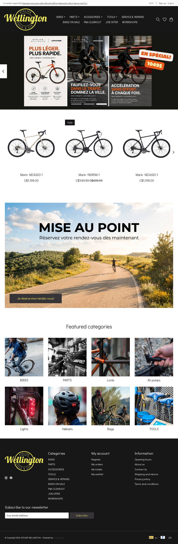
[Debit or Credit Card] (157, 537)
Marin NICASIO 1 (31, 175)
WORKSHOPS (129, 22)
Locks (110, 380)
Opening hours (143, 459)
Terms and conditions (147, 484)
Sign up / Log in (166, 3)
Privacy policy (142, 479)
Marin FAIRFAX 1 (89, 175)
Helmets (67, 429)
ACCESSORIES (56, 469)
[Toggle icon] (157, 19)
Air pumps (154, 380)
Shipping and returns (146, 474)
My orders (97, 464)
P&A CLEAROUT (93, 22)
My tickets (96, 469)
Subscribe (81, 515)
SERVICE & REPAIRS (133, 17)
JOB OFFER (112, 22)
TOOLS (154, 429)
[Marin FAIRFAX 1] (89, 143)
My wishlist (97, 474)
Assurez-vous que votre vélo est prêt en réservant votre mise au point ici (54, 3)
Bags (110, 429)
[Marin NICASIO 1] (31, 143)
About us (140, 464)
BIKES (24, 380)
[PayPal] (151, 537)
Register (95, 459)
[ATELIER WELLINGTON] (25, 19)
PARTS (67, 380)
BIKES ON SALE (71, 22)
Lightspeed (59, 537)
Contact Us (141, 469)
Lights (24, 429)
